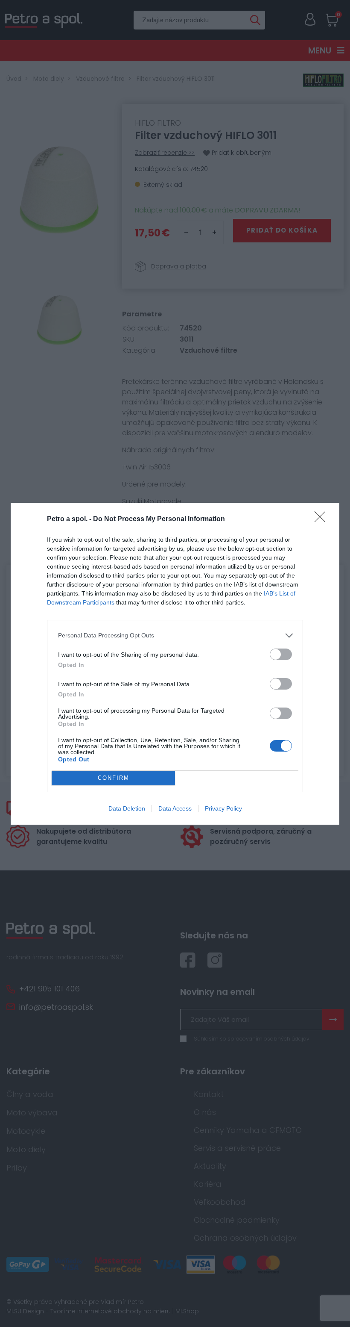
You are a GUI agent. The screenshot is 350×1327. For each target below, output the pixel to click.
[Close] (323, 519)
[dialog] (175, 664)
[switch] (281, 654)
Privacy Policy (223, 808)
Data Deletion (126, 808)
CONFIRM (113, 778)
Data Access (175, 808)
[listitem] (175, 635)
